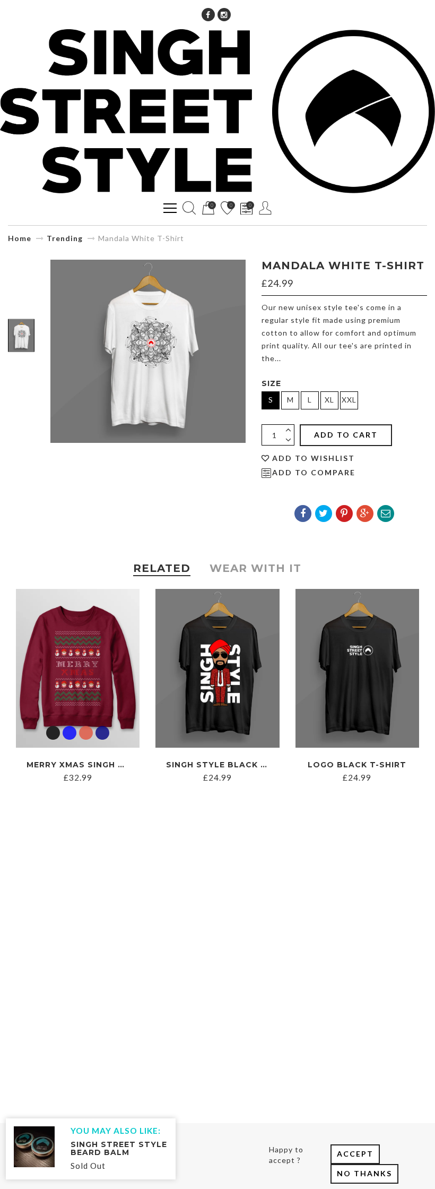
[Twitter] (323, 513)
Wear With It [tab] (255, 568)
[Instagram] (224, 14)
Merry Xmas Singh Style (86, 764)
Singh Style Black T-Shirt (231, 764)
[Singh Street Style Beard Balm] (34, 1145)
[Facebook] (208, 14)
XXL (349, 399)
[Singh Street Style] (217, 111)
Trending (65, 238)
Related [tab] (161, 568)
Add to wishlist (313, 458)
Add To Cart (346, 434)
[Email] (385, 513)
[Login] (265, 208)
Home (19, 238)
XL (329, 399)
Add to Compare (313, 472)
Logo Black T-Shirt (357, 764)
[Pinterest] (344, 513)
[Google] (364, 513)
